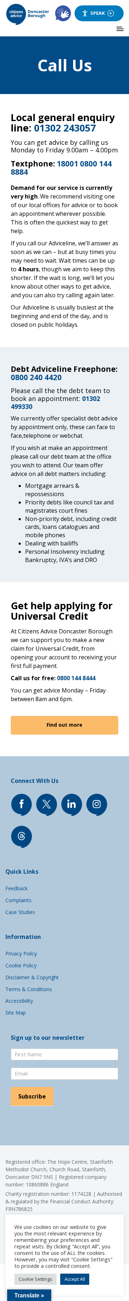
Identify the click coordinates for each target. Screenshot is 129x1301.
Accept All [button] (74, 1279)
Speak (97, 13)
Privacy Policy (21, 953)
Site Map (15, 1012)
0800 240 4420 (36, 377)
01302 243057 (65, 127)
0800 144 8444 (76, 678)
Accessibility (19, 1000)
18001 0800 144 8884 (61, 168)
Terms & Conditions (28, 989)
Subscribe (32, 1096)
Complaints (18, 900)
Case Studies (20, 912)
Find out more (64, 724)
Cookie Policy (21, 965)
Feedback (16, 888)
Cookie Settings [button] (35, 1279)
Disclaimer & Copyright (32, 977)
